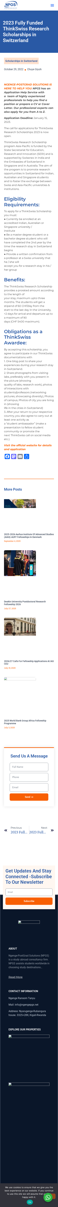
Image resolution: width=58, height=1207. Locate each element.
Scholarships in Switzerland (21, 61)
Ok (29, 1202)
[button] (52, 5)
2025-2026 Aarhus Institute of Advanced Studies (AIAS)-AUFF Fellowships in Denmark (29, 535)
